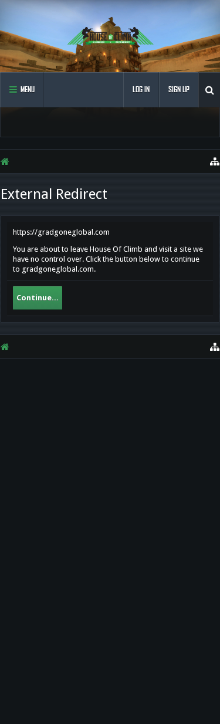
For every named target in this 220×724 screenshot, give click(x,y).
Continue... (37, 297)
